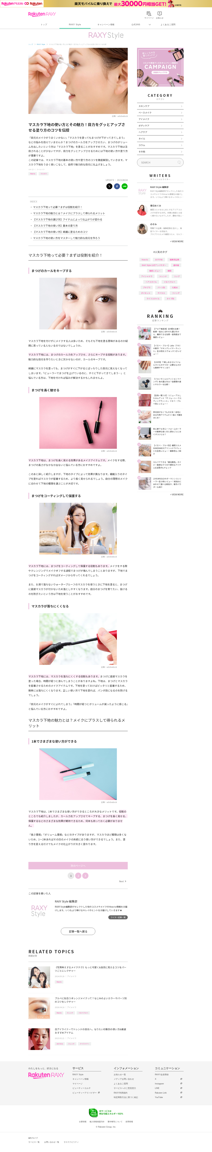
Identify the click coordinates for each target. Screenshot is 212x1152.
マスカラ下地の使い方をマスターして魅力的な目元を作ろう (66, 238)
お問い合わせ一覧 (51, 1142)
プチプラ (146, 287)
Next (122, 881)
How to (32, 173)
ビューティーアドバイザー (84, 1093)
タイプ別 (170, 298)
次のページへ (78, 865)
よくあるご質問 (168, 24)
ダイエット (145, 293)
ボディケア (144, 125)
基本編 (176, 265)
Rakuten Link (161, 1093)
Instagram (159, 1083)
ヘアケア (143, 132)
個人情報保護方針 (97, 1122)
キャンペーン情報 (106, 24)
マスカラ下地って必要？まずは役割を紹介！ (58, 207)
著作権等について (115, 1122)
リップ (177, 276)
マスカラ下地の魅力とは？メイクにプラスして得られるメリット (69, 213)
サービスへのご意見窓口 (125, 1088)
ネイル (142, 138)
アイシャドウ (146, 276)
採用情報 (129, 1122)
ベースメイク (145, 112)
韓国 (169, 270)
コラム (142, 145)
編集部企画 (174, 259)
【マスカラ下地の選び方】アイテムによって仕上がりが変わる (67, 219)
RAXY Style (75, 24)
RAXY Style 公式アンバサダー (154, 265)
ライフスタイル (153, 298)
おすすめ (60, 1044)
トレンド (70, 1013)
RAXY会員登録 (162, 1074)
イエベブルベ (83, 1013)
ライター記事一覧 (118, 917)
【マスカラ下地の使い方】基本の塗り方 (55, 225)
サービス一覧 (34, 1142)
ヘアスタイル (151, 281)
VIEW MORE (177, 241)
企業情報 (82, 1122)
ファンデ (176, 293)
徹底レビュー (154, 270)
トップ (44, 24)
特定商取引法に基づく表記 (126, 1097)
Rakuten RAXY (42, 14)
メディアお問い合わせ (124, 1079)
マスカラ (44, 173)
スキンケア (144, 106)
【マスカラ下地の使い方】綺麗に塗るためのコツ (60, 232)
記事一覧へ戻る (78, 931)
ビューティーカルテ (81, 1088)
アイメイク (41, 169)
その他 (142, 151)
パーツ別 (161, 287)
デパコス (161, 293)
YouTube (159, 1097)
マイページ (77, 1083)
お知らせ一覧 (120, 1074)
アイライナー (84, 1044)
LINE (157, 1088)
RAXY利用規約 (120, 1093)
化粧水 (175, 287)
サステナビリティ (71, 1142)
